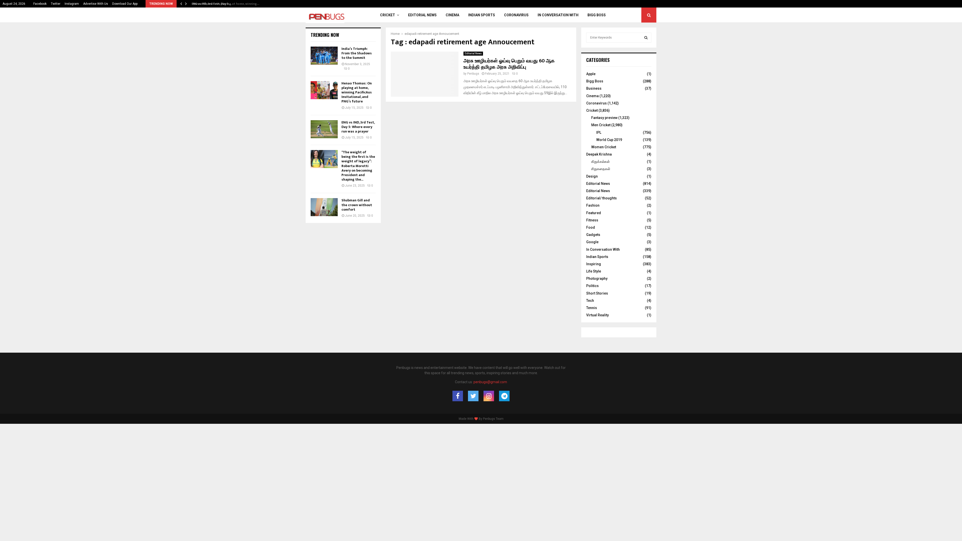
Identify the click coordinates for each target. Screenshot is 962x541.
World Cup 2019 (609, 140)
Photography (597, 279)
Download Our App (125, 4)
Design (592, 176)
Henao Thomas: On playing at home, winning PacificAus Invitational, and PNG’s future (356, 92)
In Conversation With (558, 15)
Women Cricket (603, 147)
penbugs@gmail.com (490, 382)
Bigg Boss (596, 15)
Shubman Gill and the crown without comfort (356, 204)
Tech (590, 301)
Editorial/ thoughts (601, 198)
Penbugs (473, 73)
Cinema (452, 15)
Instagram (72, 4)
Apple (590, 74)
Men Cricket (601, 125)
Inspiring (593, 264)
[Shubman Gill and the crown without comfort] (324, 207)
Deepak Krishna (599, 154)
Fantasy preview (604, 118)
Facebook (40, 4)
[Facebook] (457, 396)
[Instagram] (489, 396)
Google (592, 242)
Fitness (592, 220)
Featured (593, 213)
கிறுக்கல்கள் (600, 162)
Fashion (592, 205)
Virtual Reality (597, 315)
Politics (592, 286)
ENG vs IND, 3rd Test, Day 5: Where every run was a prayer (358, 126)
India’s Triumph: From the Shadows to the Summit (356, 53)
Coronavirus (516, 15)
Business (594, 88)
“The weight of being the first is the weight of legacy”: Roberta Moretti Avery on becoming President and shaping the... (358, 165)
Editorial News (422, 15)
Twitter (55, 4)
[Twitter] (473, 396)
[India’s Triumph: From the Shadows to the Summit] (324, 56)
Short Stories (597, 293)
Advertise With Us (95, 4)
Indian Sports (481, 15)
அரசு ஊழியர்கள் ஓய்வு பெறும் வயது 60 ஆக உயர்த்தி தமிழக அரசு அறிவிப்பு (509, 64)
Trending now (325, 35)
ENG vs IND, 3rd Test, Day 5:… (210, 3)
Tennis (591, 308)
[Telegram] (504, 396)
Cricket (387, 15)
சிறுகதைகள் (600, 169)
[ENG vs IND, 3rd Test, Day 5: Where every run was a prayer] (324, 129)
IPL (598, 132)
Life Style (593, 271)
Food (590, 227)
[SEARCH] (646, 38)
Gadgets (593, 235)
